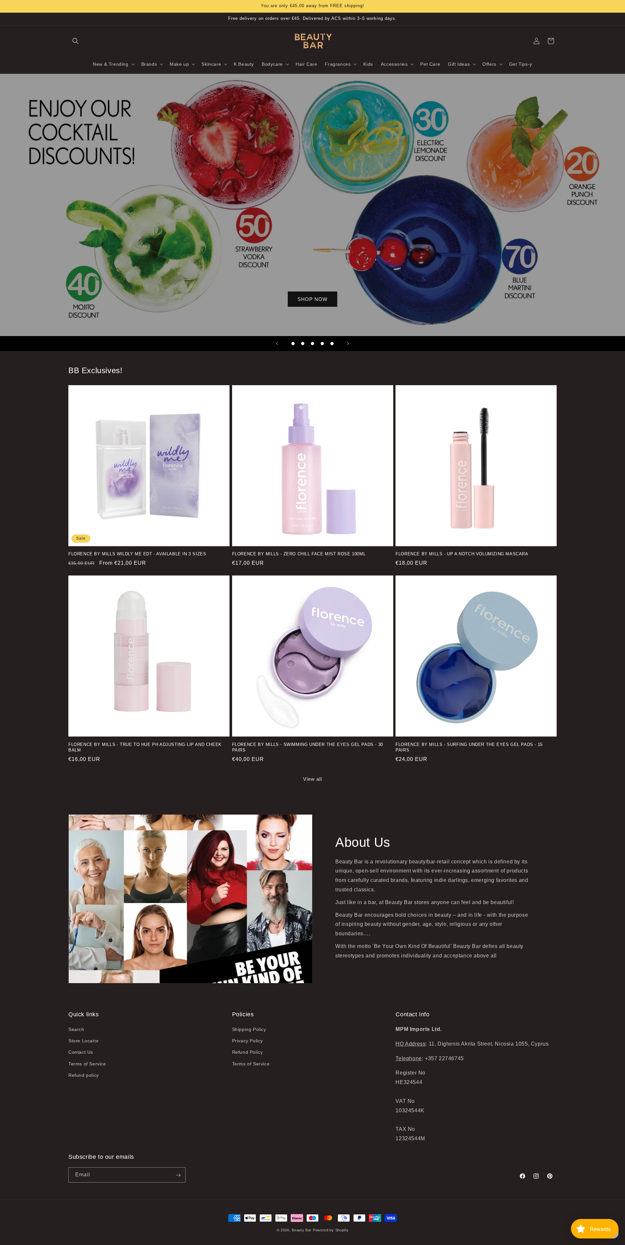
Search (76, 1029)
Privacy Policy (247, 1041)
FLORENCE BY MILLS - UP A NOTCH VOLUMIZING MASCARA (462, 554)
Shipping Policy (249, 1029)
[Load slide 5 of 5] (332, 343)
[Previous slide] (277, 343)
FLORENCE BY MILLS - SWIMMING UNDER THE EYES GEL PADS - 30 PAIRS (307, 747)
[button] (75, 41)
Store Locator (83, 1041)
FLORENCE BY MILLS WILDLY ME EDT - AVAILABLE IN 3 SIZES (137, 554)
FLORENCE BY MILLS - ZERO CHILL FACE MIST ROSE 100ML (299, 554)
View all (312, 779)
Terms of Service (87, 1063)
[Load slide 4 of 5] (322, 343)
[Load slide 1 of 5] (293, 343)
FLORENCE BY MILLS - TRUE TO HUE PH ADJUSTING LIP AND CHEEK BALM (145, 747)
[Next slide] (348, 343)
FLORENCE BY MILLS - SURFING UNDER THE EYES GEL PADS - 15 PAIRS (469, 747)
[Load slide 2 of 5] (303, 343)
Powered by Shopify (331, 1230)
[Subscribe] (178, 1175)
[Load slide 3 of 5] (312, 343)
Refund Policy (247, 1052)
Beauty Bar (302, 1230)
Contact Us (80, 1052)
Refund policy (83, 1075)
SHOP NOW (312, 299)
